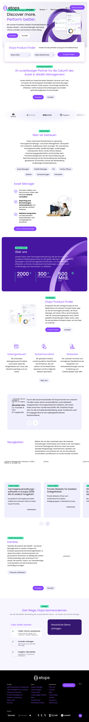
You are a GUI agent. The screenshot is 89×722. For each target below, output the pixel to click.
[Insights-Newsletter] (26, 653)
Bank (32, 698)
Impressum (53, 700)
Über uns (52, 687)
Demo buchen (68, 685)
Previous (29, 422)
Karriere (52, 690)
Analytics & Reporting (14, 698)
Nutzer (42, 9)
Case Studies (53, 695)
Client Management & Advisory (17, 690)
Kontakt (51, 698)
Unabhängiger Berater (38, 695)
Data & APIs (11, 700)
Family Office (35, 692)
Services (10, 703)
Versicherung (35, 700)
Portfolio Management (14, 695)
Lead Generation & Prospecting (17, 687)
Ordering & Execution (14, 692)
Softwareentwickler (37, 703)
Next (35, 422)
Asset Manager (36, 690)
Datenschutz (53, 703)
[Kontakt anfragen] (26, 643)
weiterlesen (31, 509)
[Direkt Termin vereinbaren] (26, 633)
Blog (50, 692)
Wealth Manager (37, 687)
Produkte (30, 9)
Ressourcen (56, 9)
